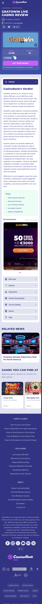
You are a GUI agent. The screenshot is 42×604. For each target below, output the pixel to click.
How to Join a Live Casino (20, 425)
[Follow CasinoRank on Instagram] (13, 543)
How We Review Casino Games (20, 500)
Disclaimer (20, 503)
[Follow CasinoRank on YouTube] (23, 543)
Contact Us (20, 507)
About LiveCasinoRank (21, 488)
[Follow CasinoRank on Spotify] (28, 543)
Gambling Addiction (20, 470)
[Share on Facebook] (9, 27)
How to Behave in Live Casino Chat (21, 436)
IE (19, 549)
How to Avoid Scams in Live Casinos (20, 432)
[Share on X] (4, 27)
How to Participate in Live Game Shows (21, 440)
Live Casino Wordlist (20, 454)
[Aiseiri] (18, 575)
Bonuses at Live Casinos (20, 458)
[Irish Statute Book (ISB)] (19, 569)
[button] (20, 82)
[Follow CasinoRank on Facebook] (7, 543)
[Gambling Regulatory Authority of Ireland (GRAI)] (6, 569)
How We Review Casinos (20, 492)
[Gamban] (31, 569)
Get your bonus (21, 63)
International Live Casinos (20, 474)
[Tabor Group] (37, 569)
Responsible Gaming (20, 462)
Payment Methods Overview (20, 466)
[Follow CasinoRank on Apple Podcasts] (33, 543)
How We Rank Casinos (21, 496)
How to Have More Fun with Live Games (20, 428)
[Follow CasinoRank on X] (18, 543)
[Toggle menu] (3, 3)
